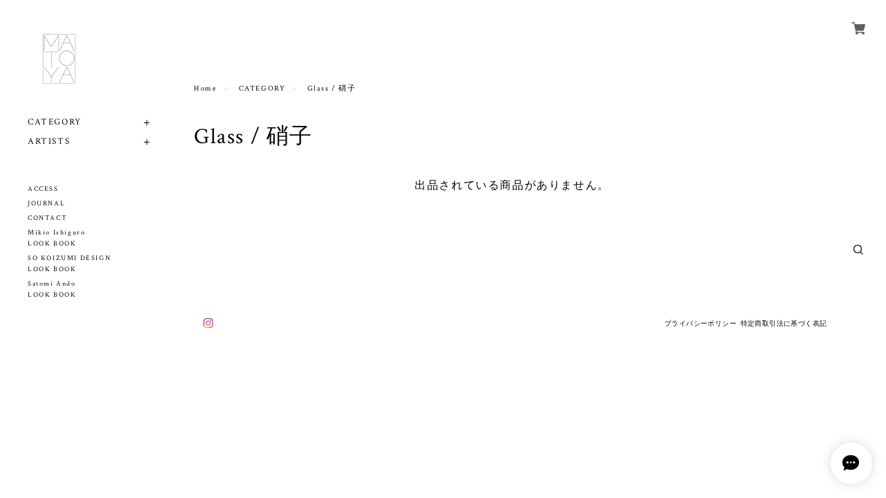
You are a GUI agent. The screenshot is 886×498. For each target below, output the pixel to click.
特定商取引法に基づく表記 (784, 323)
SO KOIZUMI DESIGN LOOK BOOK (69, 264)
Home (205, 88)
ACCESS (43, 189)
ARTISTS (49, 141)
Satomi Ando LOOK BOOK (52, 289)
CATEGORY (55, 122)
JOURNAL (46, 203)
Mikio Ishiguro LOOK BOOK (56, 238)
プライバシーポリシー (700, 323)
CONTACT (47, 218)
